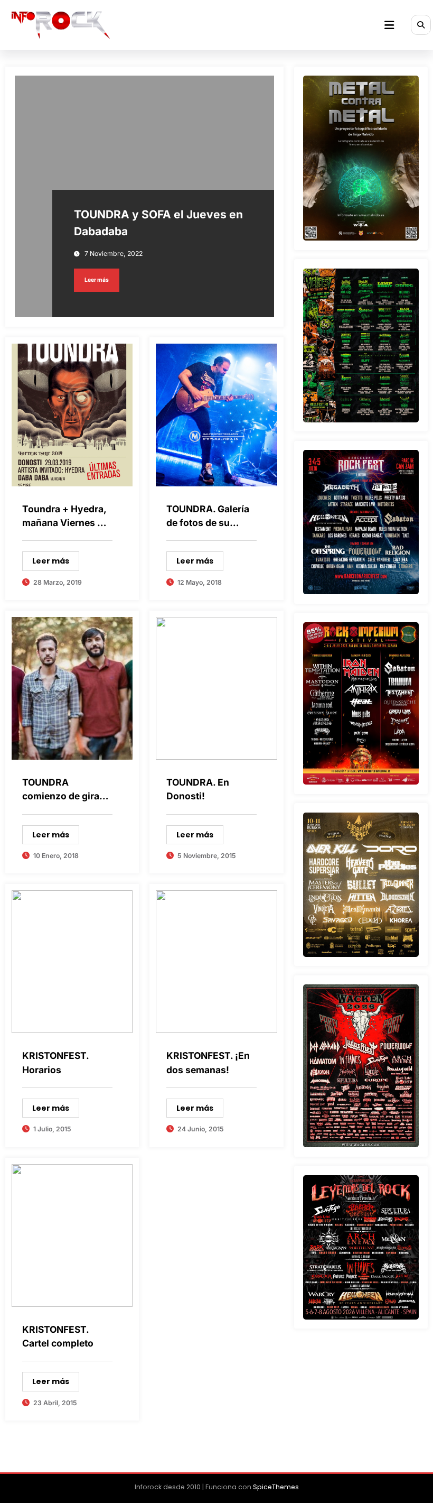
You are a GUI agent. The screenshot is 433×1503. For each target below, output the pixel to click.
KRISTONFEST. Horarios (55, 1062)
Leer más (96, 279)
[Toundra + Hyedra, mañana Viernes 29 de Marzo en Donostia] (72, 414)
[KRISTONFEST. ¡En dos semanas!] (216, 961)
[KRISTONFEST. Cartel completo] (72, 1234)
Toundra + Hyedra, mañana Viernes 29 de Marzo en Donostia (65, 518)
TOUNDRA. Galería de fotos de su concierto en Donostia (207, 518)
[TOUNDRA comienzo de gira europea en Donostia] (72, 688)
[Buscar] (421, 25)
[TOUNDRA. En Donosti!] (216, 688)
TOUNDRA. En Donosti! (197, 789)
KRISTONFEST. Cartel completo (57, 1336)
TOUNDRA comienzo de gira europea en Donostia (60, 791)
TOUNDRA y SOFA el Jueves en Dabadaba (158, 223)
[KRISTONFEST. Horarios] (72, 961)
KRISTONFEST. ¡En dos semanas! (208, 1062)
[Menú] (389, 25)
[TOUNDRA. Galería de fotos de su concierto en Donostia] (216, 414)
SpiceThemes (276, 1486)
